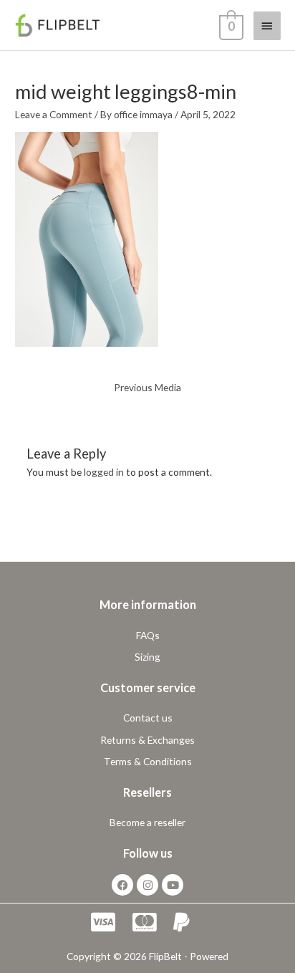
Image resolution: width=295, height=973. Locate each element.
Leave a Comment (53, 114)
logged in (104, 472)
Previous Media (147, 387)
